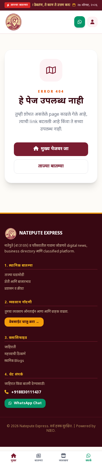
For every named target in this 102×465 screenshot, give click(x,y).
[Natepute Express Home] (14, 22)
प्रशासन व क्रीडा (14, 289)
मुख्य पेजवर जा (54, 149)
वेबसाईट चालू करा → (24, 322)
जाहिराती (10, 347)
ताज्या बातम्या (51, 166)
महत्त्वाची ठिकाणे (15, 354)
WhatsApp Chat (28, 403)
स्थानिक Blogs (14, 361)
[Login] (92, 22)
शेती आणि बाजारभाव (18, 282)
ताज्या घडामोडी (14, 275)
